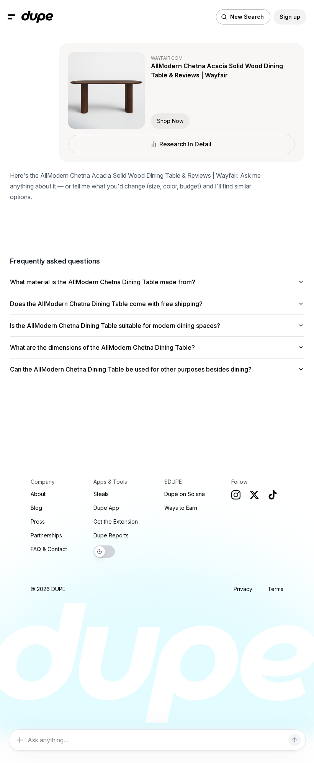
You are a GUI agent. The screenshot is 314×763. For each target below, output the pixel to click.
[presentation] (157, 381)
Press (38, 521)
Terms (275, 589)
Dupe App (106, 507)
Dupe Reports (111, 535)
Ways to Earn (180, 507)
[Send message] (294, 740)
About (38, 494)
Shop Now (170, 121)
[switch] (104, 551)
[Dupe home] (37, 17)
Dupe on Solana (184, 494)
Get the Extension (115, 521)
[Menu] (11, 17)
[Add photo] (20, 740)
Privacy (243, 589)
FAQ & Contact (49, 549)
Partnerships (46, 535)
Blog (36, 507)
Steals (101, 494)
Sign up (290, 16)
